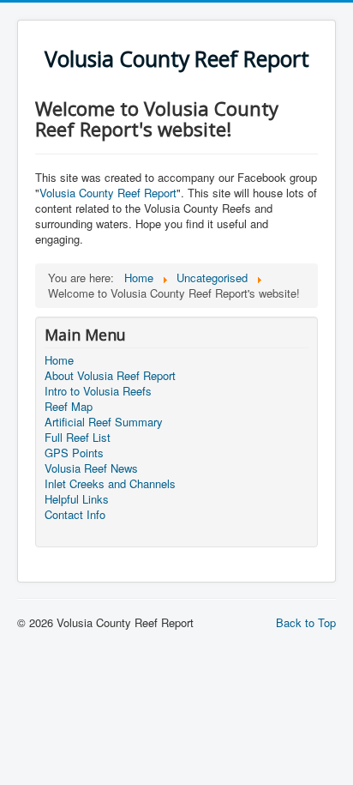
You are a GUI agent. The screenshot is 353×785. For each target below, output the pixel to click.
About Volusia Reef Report (110, 375)
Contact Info (75, 514)
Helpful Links (77, 499)
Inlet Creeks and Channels (110, 484)
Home (59, 360)
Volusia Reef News (91, 468)
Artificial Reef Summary (104, 422)
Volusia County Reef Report (107, 192)
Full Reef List (78, 437)
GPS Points (74, 453)
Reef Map (69, 406)
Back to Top (306, 622)
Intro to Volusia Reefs (98, 391)
